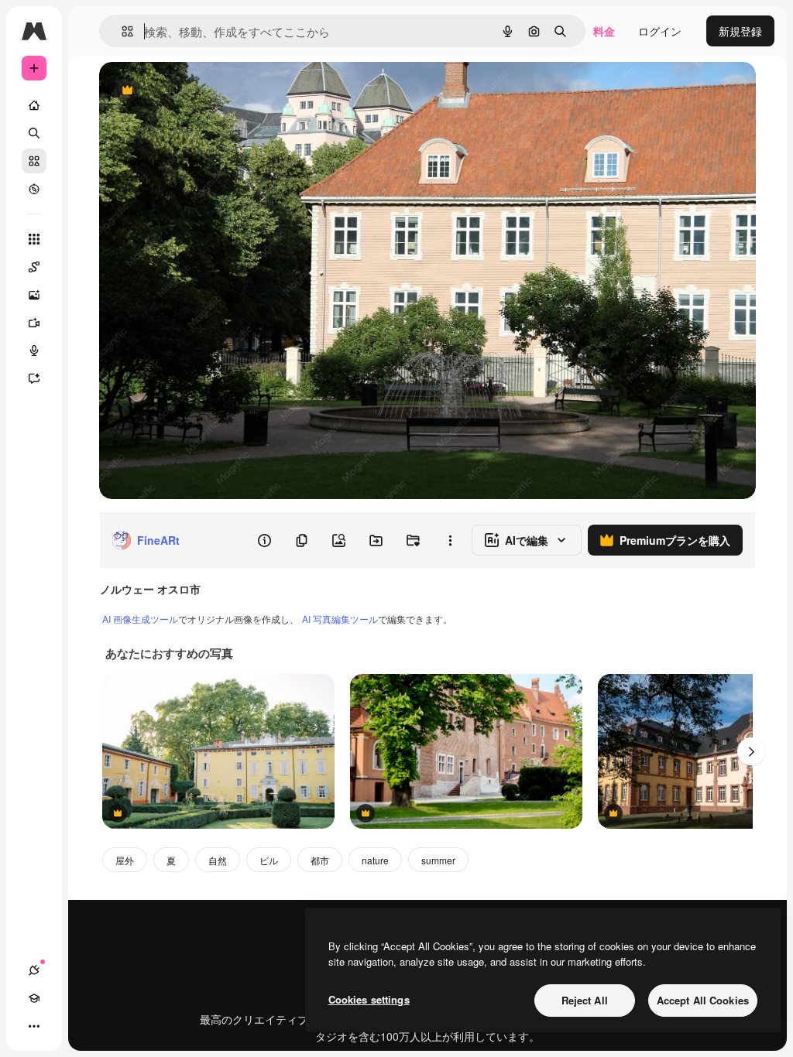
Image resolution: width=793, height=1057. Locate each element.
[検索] (34, 133)
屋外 (124, 860)
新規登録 (740, 31)
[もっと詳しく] (34, 188)
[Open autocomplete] (121, 31)
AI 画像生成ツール (140, 618)
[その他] (34, 1026)
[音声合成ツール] (34, 350)
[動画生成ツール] (34, 322)
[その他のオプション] (449, 540)
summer (438, 860)
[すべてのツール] (34, 239)
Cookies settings (369, 999)
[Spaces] (34, 267)
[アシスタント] (34, 378)
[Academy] (34, 998)
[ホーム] (34, 105)
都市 (320, 860)
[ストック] (34, 161)
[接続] (34, 970)
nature (375, 860)
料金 (604, 31)
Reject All (584, 1000)
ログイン (659, 31)
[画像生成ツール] (34, 294)
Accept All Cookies (703, 1000)
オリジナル (206, 91)
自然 (217, 860)
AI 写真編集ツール (340, 618)
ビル (268, 860)
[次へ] (751, 751)
